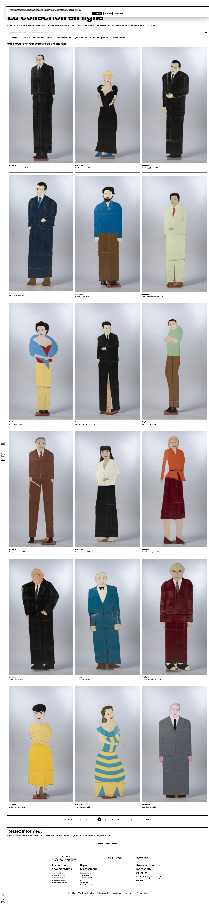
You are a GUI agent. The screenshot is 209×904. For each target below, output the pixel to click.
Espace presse (84, 875)
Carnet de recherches (58, 877)
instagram (146, 873)
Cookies (129, 893)
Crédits (71, 893)
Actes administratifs (86, 885)
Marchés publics (85, 882)
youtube (141, 873)
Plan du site (142, 893)
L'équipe (82, 880)
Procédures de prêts (86, 877)
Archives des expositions (59, 882)
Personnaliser (119, 13)
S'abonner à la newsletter (107, 843)
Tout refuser (108, 13)
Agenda (3, 443)
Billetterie (3, 449)
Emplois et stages (85, 873)
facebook (137, 873)
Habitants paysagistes (59, 880)
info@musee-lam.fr (141, 859)
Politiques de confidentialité (110, 893)
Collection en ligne (57, 873)
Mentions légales (86, 893)
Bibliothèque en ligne (58, 875)
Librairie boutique (3, 461)
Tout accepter (97, 13)
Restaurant (3, 455)
